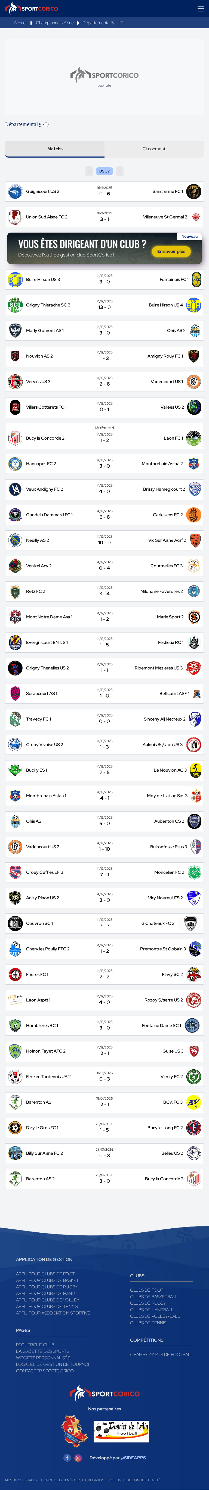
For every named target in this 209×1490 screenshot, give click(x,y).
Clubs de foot (146, 1290)
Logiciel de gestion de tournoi (52, 1364)
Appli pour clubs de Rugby (47, 1287)
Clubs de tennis (148, 1323)
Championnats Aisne (55, 23)
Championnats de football (161, 1354)
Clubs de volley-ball (155, 1316)
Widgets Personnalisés (43, 1358)
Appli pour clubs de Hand (45, 1293)
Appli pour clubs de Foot (45, 1274)
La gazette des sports (42, 1351)
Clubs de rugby (148, 1303)
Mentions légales (21, 1480)
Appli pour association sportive (53, 1313)
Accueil (20, 23)
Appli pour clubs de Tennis (47, 1306)
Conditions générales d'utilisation (72, 1480)
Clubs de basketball (154, 1297)
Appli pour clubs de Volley (47, 1300)
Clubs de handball (152, 1310)
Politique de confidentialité (134, 1480)
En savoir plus (171, 251)
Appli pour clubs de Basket (47, 1280)
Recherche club (35, 1345)
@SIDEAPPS (133, 1458)
